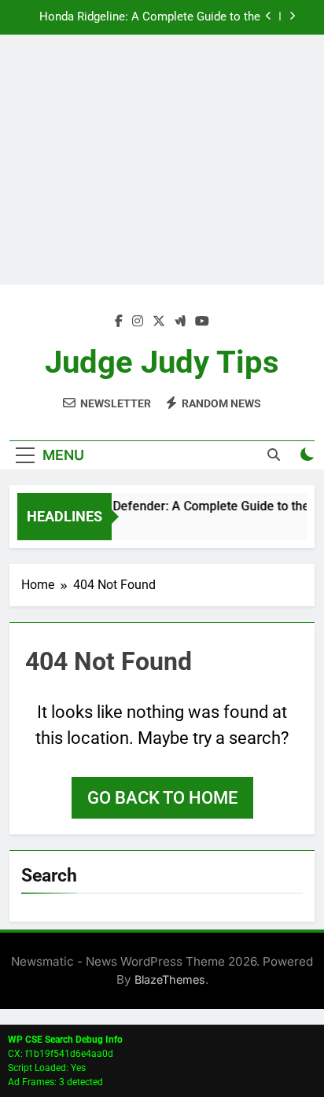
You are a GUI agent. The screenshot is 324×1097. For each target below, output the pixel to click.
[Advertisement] (162, 159)
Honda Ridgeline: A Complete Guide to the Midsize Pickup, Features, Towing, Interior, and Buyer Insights (149, 17)
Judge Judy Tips (162, 362)
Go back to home (162, 798)
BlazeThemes (169, 979)
